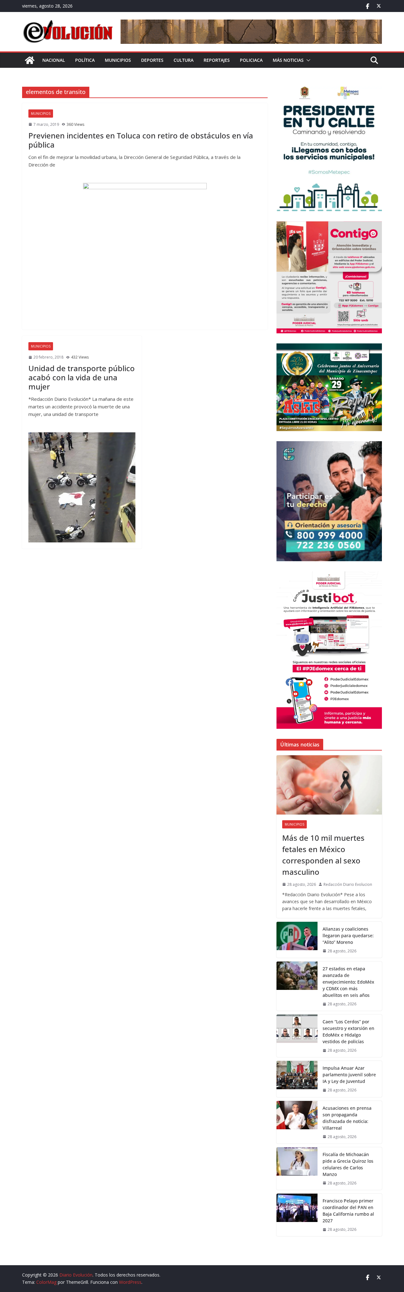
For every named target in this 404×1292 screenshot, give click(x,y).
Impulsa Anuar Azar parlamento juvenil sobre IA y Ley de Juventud (349, 1074)
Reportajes (217, 60)
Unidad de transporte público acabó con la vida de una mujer (81, 377)
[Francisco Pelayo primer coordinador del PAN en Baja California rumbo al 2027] (297, 1215)
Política (85, 60)
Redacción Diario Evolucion (348, 884)
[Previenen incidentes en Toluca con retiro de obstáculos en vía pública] (144, 253)
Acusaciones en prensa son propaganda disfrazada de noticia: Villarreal (347, 1118)
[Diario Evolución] (29, 60)
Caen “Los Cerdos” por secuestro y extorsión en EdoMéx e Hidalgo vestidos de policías (348, 1031)
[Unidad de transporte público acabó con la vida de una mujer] (81, 487)
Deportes (152, 60)
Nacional (53, 60)
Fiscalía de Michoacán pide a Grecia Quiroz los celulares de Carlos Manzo (348, 1164)
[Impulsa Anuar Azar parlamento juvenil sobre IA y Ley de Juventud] (297, 1079)
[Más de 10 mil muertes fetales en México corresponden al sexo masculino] (329, 785)
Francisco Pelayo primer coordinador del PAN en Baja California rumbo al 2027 (348, 1211)
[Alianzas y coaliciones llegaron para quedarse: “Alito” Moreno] (297, 940)
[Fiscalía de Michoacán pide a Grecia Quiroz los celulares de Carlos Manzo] (297, 1168)
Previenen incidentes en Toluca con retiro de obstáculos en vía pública (140, 140)
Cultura (183, 60)
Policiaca (251, 60)
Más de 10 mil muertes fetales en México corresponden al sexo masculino (323, 855)
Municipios (118, 60)
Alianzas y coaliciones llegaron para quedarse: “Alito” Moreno (348, 935)
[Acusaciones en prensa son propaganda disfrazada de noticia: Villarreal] (297, 1122)
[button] (307, 60)
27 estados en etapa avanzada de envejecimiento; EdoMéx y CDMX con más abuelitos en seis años (348, 982)
